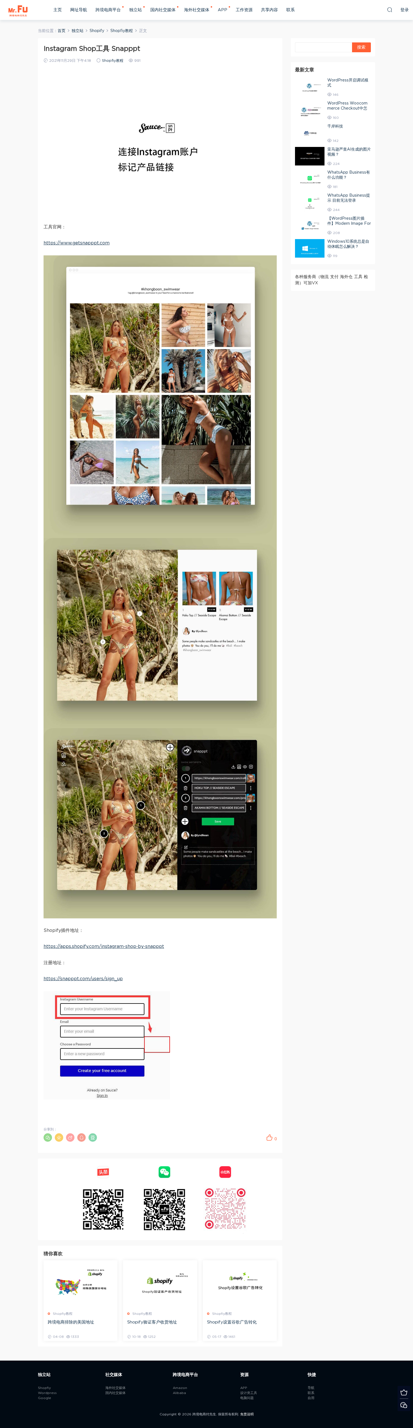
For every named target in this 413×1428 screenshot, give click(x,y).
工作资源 (244, 10)
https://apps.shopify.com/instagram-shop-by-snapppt (104, 946)
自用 (311, 1398)
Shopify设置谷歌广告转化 (232, 1322)
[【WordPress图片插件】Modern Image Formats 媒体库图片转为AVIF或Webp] (309, 225)
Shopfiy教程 (112, 61)
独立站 (135, 10)
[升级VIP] (404, 1392)
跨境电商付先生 (18, 10)
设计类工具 (248, 1393)
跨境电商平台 (108, 10)
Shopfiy (44, 1388)
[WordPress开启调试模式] (309, 87)
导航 (311, 1388)
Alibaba (179, 1393)
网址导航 (78, 10)
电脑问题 (247, 1398)
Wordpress (47, 1393)
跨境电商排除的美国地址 (71, 1322)
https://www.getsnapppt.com (77, 243)
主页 (57, 10)
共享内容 (269, 10)
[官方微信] (404, 1405)
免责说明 (247, 1414)
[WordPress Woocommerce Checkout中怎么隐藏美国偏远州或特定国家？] (309, 110)
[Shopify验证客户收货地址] (160, 1283)
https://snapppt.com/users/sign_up (83, 979)
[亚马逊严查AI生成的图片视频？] (309, 156)
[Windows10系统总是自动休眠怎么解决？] (309, 248)
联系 (290, 10)
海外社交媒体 (196, 10)
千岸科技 (335, 126)
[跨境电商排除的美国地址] (80, 1283)
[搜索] (389, 9)
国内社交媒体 (163, 10)
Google (44, 1398)
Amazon (180, 1388)
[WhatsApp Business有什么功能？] (309, 179)
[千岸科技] (309, 133)
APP (222, 10)
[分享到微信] (48, 1137)
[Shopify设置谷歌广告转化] (240, 1283)
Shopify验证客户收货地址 (152, 1322)
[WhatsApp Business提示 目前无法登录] (309, 202)
